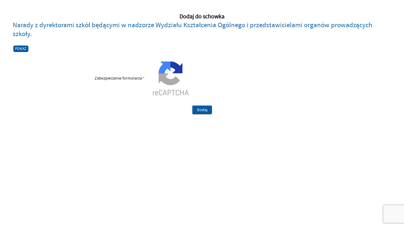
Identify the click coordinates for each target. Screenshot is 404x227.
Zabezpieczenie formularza (78, 78)
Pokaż (20, 48)
